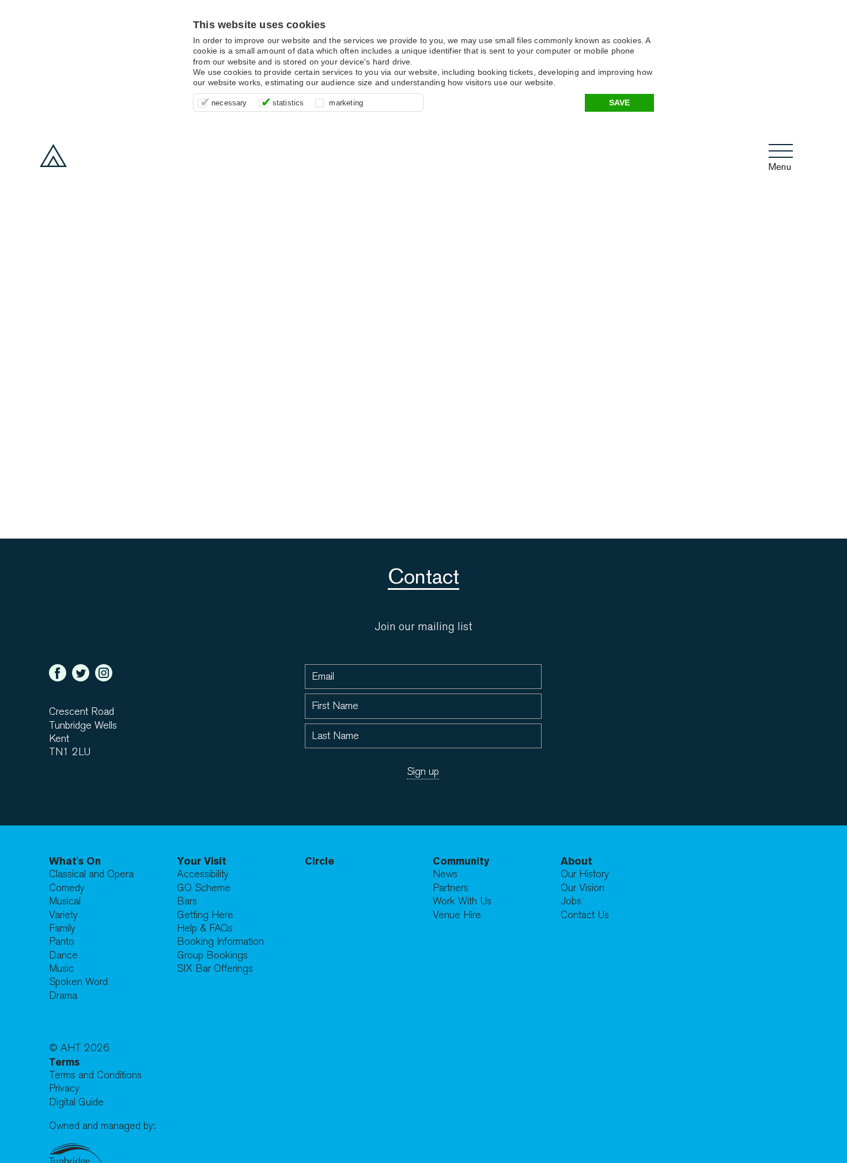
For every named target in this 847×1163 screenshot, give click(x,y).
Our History (585, 874)
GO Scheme (203, 888)
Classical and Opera (91, 874)
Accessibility (203, 874)
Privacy (64, 1088)
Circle (319, 861)
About (576, 861)
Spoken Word (78, 982)
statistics (288, 103)
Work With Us (462, 901)
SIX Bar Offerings (215, 969)
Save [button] (619, 102)
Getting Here (205, 915)
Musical (65, 901)
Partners (450, 888)
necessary (229, 103)
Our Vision (582, 888)
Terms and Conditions (95, 1075)
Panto (61, 941)
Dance (63, 955)
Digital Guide (76, 1102)
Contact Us (585, 915)
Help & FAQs (205, 928)
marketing (346, 103)
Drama (63, 996)
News (445, 874)
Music (61, 969)
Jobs (571, 901)
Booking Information (220, 941)
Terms (64, 1062)
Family (62, 928)
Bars (187, 901)
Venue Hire (457, 915)
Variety (63, 915)
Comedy (67, 888)
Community (461, 861)
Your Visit (201, 861)
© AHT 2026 (79, 1048)
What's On (75, 861)
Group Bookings (212, 955)
